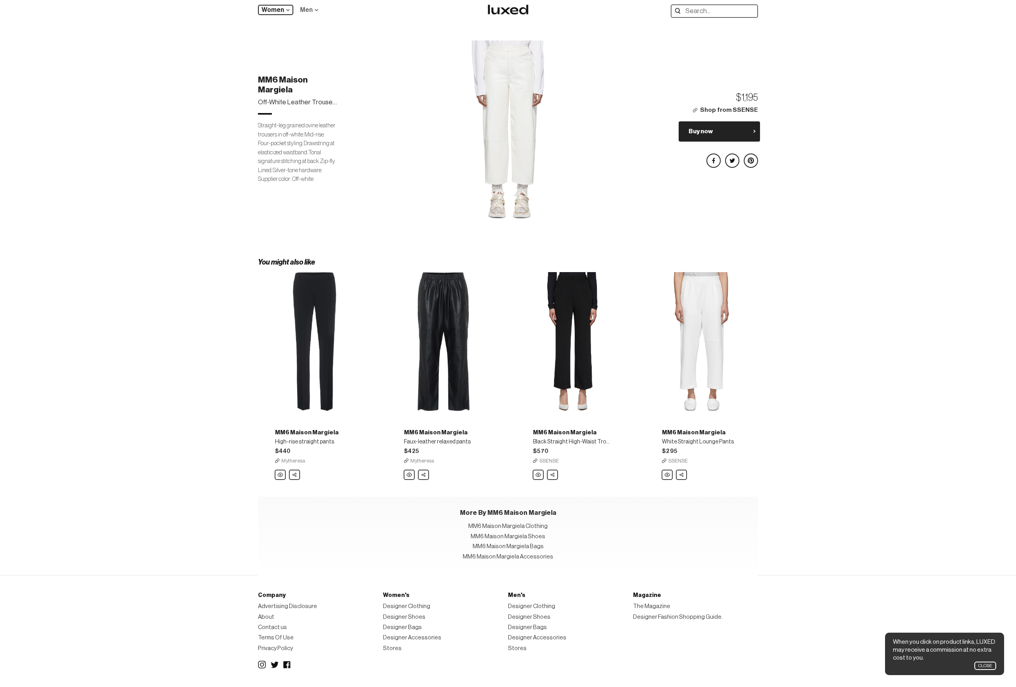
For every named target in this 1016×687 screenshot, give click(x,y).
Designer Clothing (406, 606)
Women (273, 10)
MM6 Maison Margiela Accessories (508, 557)
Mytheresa (293, 460)
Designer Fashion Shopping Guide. (678, 617)
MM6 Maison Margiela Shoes (508, 536)
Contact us (272, 627)
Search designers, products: (680, 11)
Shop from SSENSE (729, 110)
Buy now (701, 131)
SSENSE (549, 460)
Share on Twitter (732, 157)
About (266, 617)
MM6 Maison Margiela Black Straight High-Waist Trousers (538, 475)
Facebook (287, 665)
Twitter (275, 665)
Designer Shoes (404, 617)
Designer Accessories (412, 638)
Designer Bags (402, 627)
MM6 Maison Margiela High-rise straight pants (280, 475)
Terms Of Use (276, 638)
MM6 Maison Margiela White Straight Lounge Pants (667, 475)
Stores (392, 648)
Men (306, 10)
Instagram (262, 665)
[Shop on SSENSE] (572, 341)
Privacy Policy (275, 648)
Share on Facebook (713, 157)
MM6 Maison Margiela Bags (508, 546)
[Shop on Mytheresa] (314, 341)
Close (985, 666)
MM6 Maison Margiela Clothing (508, 526)
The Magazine (651, 606)
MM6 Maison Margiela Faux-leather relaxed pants (409, 475)
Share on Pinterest (750, 157)
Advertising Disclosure (287, 606)
